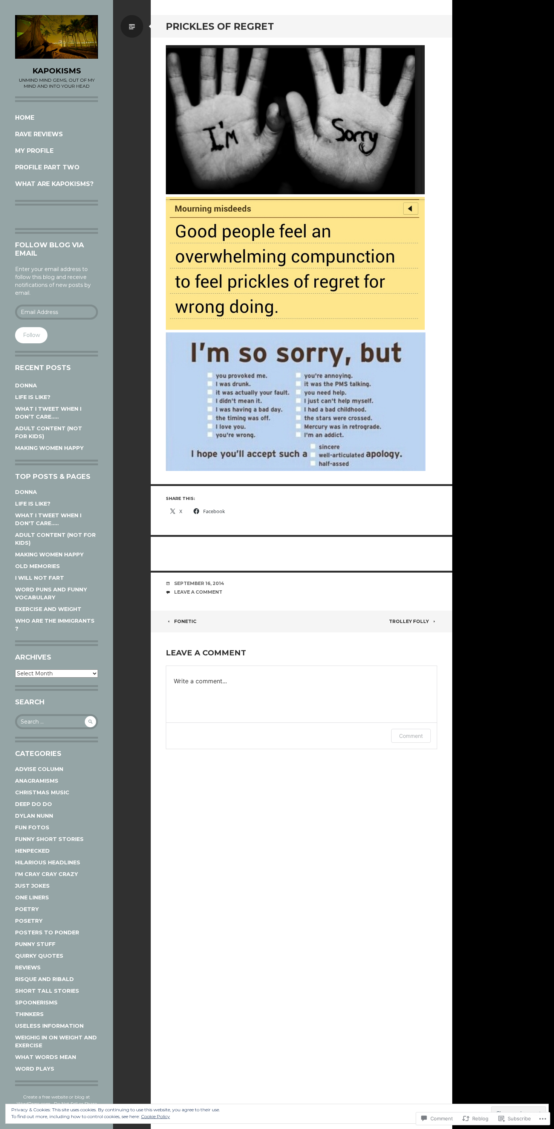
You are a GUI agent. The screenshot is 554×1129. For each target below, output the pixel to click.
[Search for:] (56, 721)
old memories (37, 566)
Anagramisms (36, 780)
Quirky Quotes (39, 955)
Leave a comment (198, 592)
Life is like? (33, 397)
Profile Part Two (47, 167)
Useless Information (49, 1025)
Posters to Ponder (47, 932)
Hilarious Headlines (47, 862)
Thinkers (29, 1014)
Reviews (28, 967)
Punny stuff (35, 944)
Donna (26, 385)
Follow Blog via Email (49, 249)
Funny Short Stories (49, 839)
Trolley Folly (409, 621)
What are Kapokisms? (54, 183)
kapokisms (56, 70)
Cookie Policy (155, 1116)
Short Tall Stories (47, 990)
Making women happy (49, 448)
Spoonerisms (36, 1002)
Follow (31, 335)
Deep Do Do (33, 804)
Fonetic (185, 621)
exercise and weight (48, 609)
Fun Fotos (32, 827)
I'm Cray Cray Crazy (46, 874)
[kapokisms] (56, 37)
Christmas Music (42, 792)
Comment (411, 736)
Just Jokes (32, 885)
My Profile (34, 150)
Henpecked (32, 850)
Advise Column (39, 769)
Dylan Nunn (34, 815)
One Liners (32, 897)
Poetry (27, 909)
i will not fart (39, 577)
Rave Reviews (39, 134)
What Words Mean (45, 1057)
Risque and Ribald (44, 979)
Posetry (29, 920)
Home (24, 117)
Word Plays (34, 1068)
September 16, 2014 (199, 583)
